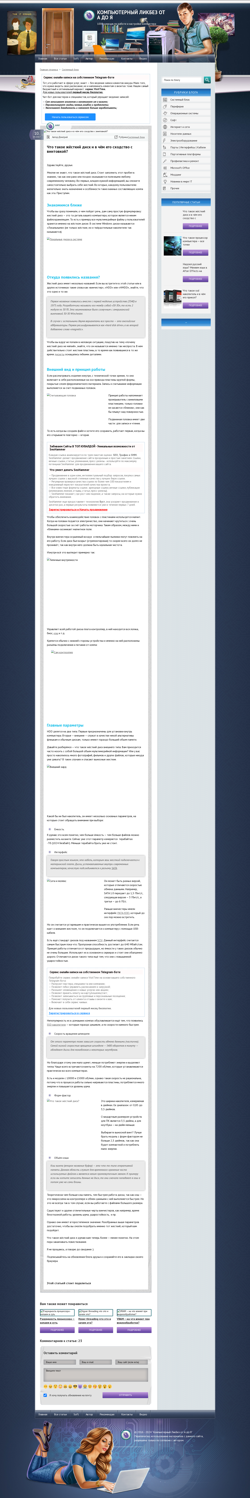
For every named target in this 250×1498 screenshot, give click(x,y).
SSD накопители (56, 1024)
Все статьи (60, 58)
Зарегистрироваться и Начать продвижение (78, 509)
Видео (143, 58)
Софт (173, 120)
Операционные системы (184, 113)
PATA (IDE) (123, 913)
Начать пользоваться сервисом (70, 117)
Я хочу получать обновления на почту (70, 1395)
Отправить (125, 1395)
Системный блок (180, 99)
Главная (42, 58)
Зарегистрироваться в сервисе (69, 1013)
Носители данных (180, 133)
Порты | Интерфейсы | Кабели (188, 147)
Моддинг (175, 174)
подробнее (195, 226)
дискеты (59, 354)
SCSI (100, 940)
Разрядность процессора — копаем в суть (57, 1320)
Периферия (177, 106)
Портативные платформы (185, 154)
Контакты (126, 58)
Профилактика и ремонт (184, 161)
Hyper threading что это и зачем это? (94, 1320)
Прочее (174, 188)
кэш (56, 633)
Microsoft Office (180, 167)
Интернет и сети (180, 127)
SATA (114, 868)
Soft (76, 58)
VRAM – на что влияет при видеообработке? (133, 1320)
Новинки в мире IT (181, 181)
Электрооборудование (183, 140)
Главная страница (49, 69)
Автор (89, 58)
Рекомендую (106, 58)
